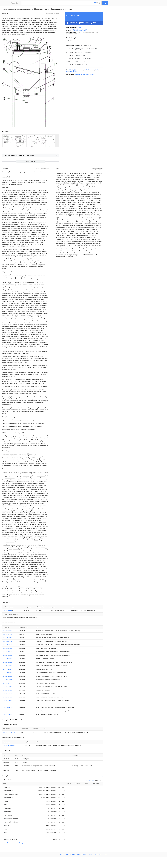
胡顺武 (78, 30)
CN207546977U (7, 707)
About (61, 854)
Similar (94, 22)
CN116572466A (7, 679)
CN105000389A (7, 704)
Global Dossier (85, 74)
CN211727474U (7, 686)
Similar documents (89, 70)
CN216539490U (7, 630)
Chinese (78, 27)
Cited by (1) (72, 70)
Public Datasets (81, 854)
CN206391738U (7, 665)
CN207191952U (7, 714)
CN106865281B (7, 641)
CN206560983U (7, 697)
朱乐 (81, 30)
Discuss (92, 74)
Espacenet (77, 74)
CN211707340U (7, 693)
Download (91, 780)
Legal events (79, 70)
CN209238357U (7, 648)
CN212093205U (7, 637)
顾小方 (85, 30)
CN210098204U (7, 658)
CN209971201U (7, 644)
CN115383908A (7, 610)
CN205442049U (7, 700)
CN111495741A (7, 683)
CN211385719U (7, 651)
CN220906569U (7, 690)
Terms (90, 854)
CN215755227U (7, 662)
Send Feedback (70, 854)
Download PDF (73, 22)
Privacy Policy (98, 854)
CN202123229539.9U (9, 732)
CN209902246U (7, 676)
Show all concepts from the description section (16, 843)
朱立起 (73, 30)
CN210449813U (7, 655)
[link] (7, 787)
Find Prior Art (85, 22)
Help (106, 854)
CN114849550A (7, 669)
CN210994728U (7, 672)
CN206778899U (7, 711)
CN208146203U (7, 634)
